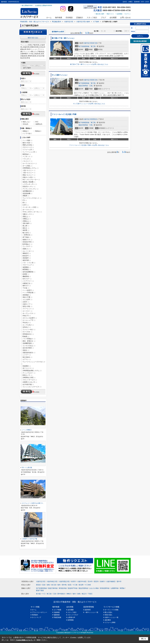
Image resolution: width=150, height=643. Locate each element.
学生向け (27, 322)
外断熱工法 (27, 283)
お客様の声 (71, 617)
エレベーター (28, 251)
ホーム (49, 17)
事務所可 (27, 253)
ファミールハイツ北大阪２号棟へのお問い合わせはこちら (89, 145)
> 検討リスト (110, 14)
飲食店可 (27, 256)
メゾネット (27, 156)
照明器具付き (28, 334)
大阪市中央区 (81, 581)
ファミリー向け (29, 329)
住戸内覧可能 (28, 384)
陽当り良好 (27, 143)
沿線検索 (57, 612)
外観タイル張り (29, 177)
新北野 (81, 585)
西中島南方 (61, 594)
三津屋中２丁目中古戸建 (29, 539)
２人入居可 (27, 299)
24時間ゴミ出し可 (30, 382)
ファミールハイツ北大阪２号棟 (64, 114)
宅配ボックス (28, 214)
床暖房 (26, 196)
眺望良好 (27, 154)
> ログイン (127, 14)
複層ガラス (27, 239)
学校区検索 (57, 617)
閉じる (143, 639)
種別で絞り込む (33, 38)
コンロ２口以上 (29, 346)
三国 (90, 86)
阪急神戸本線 (72, 588)
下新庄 (90, 594)
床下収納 (27, 237)
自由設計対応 (28, 242)
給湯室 (26, 274)
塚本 (58, 585)
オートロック (28, 209)
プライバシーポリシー (39, 612)
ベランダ (27, 159)
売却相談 (69, 17)
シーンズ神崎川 (27, 430)
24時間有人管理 (29, 377)
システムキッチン (30, 184)
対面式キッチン (29, 186)
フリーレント (28, 309)
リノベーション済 (30, 152)
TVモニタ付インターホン (32, 212)
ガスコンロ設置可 (30, 318)
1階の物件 (27, 223)
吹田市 (73, 581)
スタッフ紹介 (92, 17)
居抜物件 (27, 258)
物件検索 (58, 17)
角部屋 (26, 230)
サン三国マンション (60, 75)
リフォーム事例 (110, 622)
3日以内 (25, 124)
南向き (26, 228)
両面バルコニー (29, 175)
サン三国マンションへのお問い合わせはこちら (89, 104)
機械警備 (27, 276)
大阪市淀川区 (87, 43)
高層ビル (27, 249)
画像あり (26, 131)
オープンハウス (29, 313)
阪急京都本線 (83, 588)
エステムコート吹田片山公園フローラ (34, 503)
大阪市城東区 (110, 581)
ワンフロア (27, 246)
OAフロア (27, 279)
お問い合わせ (125, 17)
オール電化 (27, 166)
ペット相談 (27, 140)
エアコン (27, 359)
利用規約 (35, 615)
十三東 (75, 585)
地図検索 (57, 615)
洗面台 (26, 350)
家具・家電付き (29, 341)
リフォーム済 (28, 149)
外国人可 (27, 315)
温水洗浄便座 (28, 348)
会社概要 (113, 17)
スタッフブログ (73, 615)
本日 (36, 122)
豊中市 (119, 581)
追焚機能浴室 (28, 191)
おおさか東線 (94, 588)
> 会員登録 (119, 14)
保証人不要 (27, 297)
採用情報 (71, 620)
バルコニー (27, 161)
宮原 (43, 585)
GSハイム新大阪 (27, 467)
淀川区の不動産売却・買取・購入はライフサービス (75, 602)
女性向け (27, 327)
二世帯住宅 (27, 235)
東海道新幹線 (104, 588)
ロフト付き (27, 332)
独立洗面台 (27, 357)
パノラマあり (27, 133)
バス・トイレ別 (29, 263)
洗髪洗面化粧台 (29, 352)
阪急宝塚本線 (83, 86)
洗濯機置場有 (28, 343)
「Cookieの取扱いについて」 (24, 640)
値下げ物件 (27, 68)
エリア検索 (57, 610)
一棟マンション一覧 (91, 612)
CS (25, 200)
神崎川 (69, 594)
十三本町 (88, 585)
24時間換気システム (30, 168)
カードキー (27, 311)
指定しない (26, 122)
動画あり (38, 131)
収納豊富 (27, 366)
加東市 (102, 581)
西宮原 (94, 119)
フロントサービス (30, 380)
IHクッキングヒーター (31, 179)
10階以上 (27, 219)
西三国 (94, 80)
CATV (26, 205)
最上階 (26, 226)
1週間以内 (38, 124)
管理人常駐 (27, 306)
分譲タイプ (27, 304)
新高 (69, 585)
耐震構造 (27, 269)
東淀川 (84, 594)
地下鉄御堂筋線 (84, 46)
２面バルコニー (29, 170)
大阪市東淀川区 (52, 581)
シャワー (27, 355)
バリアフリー (28, 281)
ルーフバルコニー (30, 163)
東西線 (122, 588)
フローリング (28, 265)
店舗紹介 (79, 17)
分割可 (26, 302)
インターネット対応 (30, 207)
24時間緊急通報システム (32, 370)
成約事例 (108, 620)
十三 (43, 594)
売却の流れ (108, 615)
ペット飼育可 (28, 290)
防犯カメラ (27, 375)
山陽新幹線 (114, 588)
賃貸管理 (87, 610)
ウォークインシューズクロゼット (33, 363)
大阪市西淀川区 (64, 581)
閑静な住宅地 (28, 145)
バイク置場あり (29, 339)
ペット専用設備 (29, 292)
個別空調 (27, 260)
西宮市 (96, 581)
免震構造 (27, 267)
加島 (48, 585)
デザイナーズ (28, 147)
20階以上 (27, 221)
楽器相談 (27, 295)
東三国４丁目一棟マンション (63, 38)
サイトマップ (36, 617)
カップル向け (28, 325)
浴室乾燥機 (27, 193)
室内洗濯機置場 (29, 272)
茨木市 (90, 581)
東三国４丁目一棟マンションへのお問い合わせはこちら (89, 64)
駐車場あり (27, 244)
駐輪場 (26, 336)
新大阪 (38, 594)
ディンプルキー (29, 373)
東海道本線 (63, 588)
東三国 (94, 43)
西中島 (64, 585)
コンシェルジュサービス (32, 387)
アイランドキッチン (30, 189)
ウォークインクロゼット (32, 198)
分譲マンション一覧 (111, 617)
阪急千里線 (40, 590)
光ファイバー (28, 368)
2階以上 (26, 216)
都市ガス (27, 285)
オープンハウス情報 (111, 610)
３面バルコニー (29, 172)
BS (25, 203)
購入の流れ (108, 612)
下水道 (26, 288)
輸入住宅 (27, 233)
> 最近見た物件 (99, 14)
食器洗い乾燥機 (29, 182)
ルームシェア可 (29, 320)
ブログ (103, 17)
